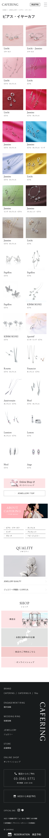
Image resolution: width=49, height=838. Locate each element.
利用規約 (32, 823)
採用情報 (8, 823)
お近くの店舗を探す (10, 818)
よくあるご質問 (24, 818)
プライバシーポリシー (19, 823)
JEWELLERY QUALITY (12, 581)
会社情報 (34, 818)
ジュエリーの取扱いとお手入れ (16, 589)
